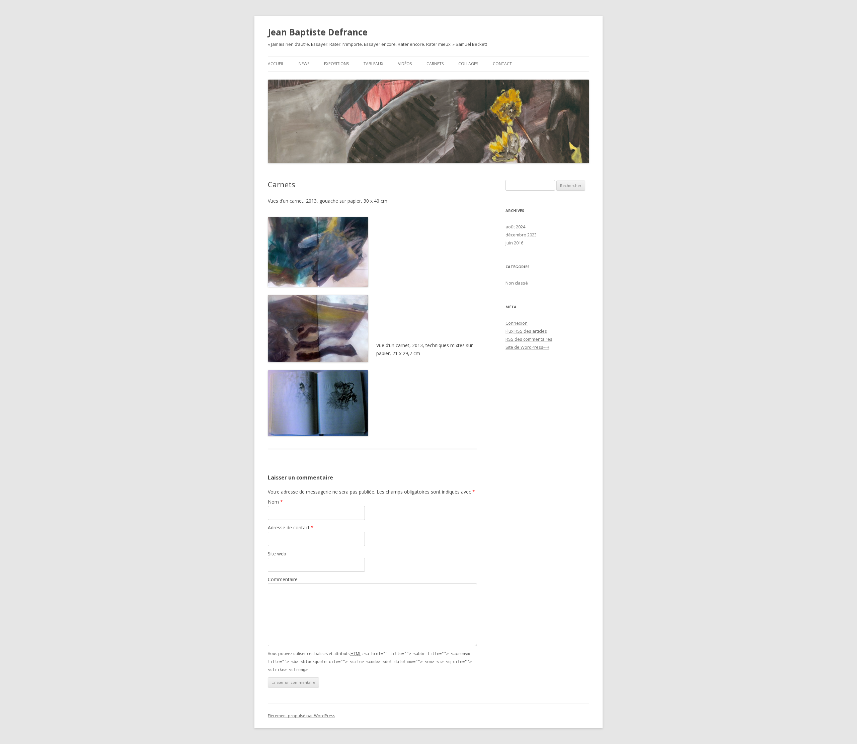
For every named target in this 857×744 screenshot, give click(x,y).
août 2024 (515, 227)
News (304, 64)
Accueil (276, 64)
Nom (275, 502)
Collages (468, 64)
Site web (277, 553)
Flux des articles (526, 331)
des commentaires (528, 339)
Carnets (435, 64)
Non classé (516, 283)
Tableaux (373, 64)
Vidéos (405, 64)
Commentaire (283, 579)
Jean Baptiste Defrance (318, 32)
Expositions (336, 64)
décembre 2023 (521, 235)
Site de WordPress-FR (527, 347)
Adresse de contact (291, 527)
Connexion (516, 323)
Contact (502, 64)
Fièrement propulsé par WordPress (301, 716)
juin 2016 (514, 243)
